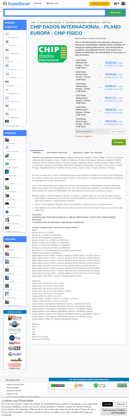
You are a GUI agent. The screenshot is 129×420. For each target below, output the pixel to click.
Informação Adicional (57, 152)
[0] (115, 3)
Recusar (121, 404)
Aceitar (107, 404)
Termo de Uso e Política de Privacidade (114, 411)
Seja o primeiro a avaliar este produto (90, 38)
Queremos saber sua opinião (87, 152)
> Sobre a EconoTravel (15, 384)
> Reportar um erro (13, 391)
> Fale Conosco (12, 388)
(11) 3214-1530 (100, 4)
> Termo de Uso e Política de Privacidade (22, 397)
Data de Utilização (84, 131)
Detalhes (37, 152)
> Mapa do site (12, 394)
